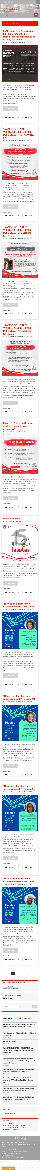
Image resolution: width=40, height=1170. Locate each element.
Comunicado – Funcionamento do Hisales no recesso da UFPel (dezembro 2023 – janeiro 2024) (18, 1080)
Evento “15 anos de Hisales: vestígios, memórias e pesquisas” (18, 426)
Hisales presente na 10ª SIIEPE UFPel (16, 1018)
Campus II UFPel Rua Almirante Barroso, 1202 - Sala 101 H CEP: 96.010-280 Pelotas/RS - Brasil (16, 1125)
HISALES (5, 15)
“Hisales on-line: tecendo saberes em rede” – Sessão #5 (19, 787)
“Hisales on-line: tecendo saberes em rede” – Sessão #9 (19, 605)
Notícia (21, 42)
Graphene (21, 1157)
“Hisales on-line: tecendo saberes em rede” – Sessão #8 (19, 697)
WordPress (11, 1157)
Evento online (15, 42)
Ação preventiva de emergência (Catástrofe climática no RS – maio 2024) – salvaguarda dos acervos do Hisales (19, 1061)
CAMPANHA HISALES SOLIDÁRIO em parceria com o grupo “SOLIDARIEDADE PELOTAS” (18, 1050)
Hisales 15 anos (11, 518)
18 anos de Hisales (9, 1041)
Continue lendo (10, 108)
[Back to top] (35, 1165)
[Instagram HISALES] (5, 1)
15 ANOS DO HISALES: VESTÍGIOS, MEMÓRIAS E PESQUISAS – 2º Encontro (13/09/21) (17, 231)
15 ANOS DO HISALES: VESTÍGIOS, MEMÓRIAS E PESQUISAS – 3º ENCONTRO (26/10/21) (19, 133)
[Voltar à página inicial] (20, 8)
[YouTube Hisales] (12, 1)
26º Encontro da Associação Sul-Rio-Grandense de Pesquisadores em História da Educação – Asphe (19, 35)
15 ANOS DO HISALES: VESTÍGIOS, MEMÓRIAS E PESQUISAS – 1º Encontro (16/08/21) (17, 329)
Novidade (26, 431)
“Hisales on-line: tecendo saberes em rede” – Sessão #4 (19, 880)
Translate (15, 988)
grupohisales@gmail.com (11, 1129)
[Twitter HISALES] (9, 1)
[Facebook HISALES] (2, 1)
